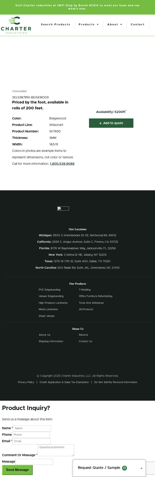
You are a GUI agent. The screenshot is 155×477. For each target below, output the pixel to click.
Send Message (17, 470)
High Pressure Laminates (53, 303)
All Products (86, 309)
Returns (83, 335)
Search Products (55, 24)
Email (7, 441)
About (112, 24)
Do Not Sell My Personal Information (115, 382)
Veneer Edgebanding (51, 296)
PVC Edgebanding (49, 290)
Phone (7, 434)
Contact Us (85, 341)
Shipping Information (51, 341)
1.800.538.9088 (62, 163)
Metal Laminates (48, 309)
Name (7, 428)
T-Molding (85, 290)
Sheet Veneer (47, 316)
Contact (138, 24)
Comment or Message (20, 455)
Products (87, 24)
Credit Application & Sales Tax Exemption (64, 382)
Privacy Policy (26, 382)
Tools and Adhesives (91, 303)
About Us (44, 335)
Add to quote (113, 123)
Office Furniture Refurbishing (95, 296)
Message (8, 461)
